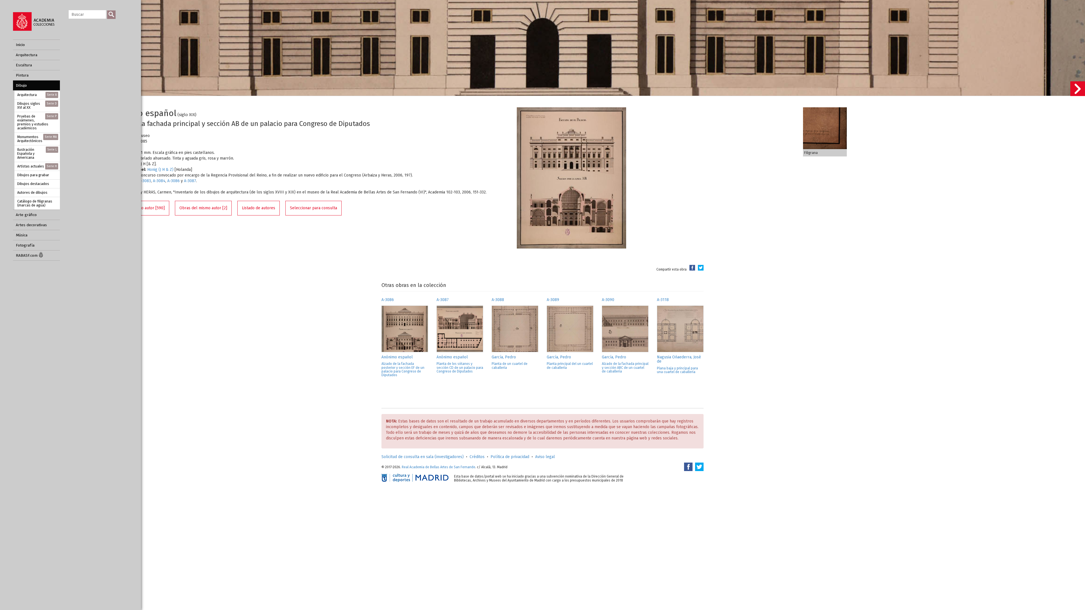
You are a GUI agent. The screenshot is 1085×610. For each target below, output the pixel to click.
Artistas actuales (37, 166)
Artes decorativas (31, 225)
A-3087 (190, 180)
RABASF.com (27, 255)
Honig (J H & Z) (160, 169)
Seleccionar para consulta (313, 208)
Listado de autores (258, 208)
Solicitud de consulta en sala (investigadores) (422, 456)
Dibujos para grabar (33, 175)
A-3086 (173, 180)
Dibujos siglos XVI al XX (37, 105)
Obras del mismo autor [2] (203, 208)
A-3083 (145, 180)
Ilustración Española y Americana (37, 153)
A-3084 (159, 180)
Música (21, 235)
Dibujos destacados (33, 184)
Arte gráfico (26, 214)
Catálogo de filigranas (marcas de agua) (34, 203)
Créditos (477, 456)
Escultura (24, 65)
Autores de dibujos (32, 192)
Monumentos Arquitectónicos (37, 139)
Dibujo (21, 85)
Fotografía (25, 245)
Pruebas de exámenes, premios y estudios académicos (37, 122)
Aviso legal (545, 456)
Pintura (22, 75)
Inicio (20, 44)
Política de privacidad (510, 456)
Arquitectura (26, 55)
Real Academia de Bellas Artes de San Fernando (438, 467)
